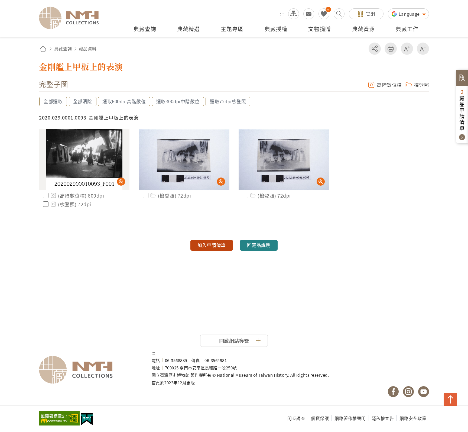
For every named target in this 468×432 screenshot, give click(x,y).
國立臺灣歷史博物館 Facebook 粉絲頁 (393, 391)
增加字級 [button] (407, 49)
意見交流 (308, 13)
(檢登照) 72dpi (74, 204)
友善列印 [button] (391, 49)
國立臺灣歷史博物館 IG (408, 391)
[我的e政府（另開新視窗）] (87, 420)
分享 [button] (375, 49)
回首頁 (43, 49)
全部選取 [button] (53, 101)
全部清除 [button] (82, 101)
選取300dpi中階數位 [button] (178, 101)
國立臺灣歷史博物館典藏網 (72, 18)
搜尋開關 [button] (339, 13)
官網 (370, 13)
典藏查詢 (63, 48)
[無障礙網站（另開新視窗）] (59, 419)
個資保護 (320, 418)
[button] (234, 341)
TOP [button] (450, 399)
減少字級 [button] (423, 49)
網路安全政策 (412, 418)
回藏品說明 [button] (259, 245)
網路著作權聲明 (350, 418)
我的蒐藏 (323, 13)
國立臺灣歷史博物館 (90, 370)
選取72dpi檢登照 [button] (228, 101)
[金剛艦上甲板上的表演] (84, 159)
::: (282, 14)
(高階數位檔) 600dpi (81, 195)
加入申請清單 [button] (211, 245)
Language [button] (410, 14)
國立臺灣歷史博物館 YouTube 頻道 (423, 391)
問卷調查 (296, 418)
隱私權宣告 (383, 418)
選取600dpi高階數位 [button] (124, 101)
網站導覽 (293, 13)
